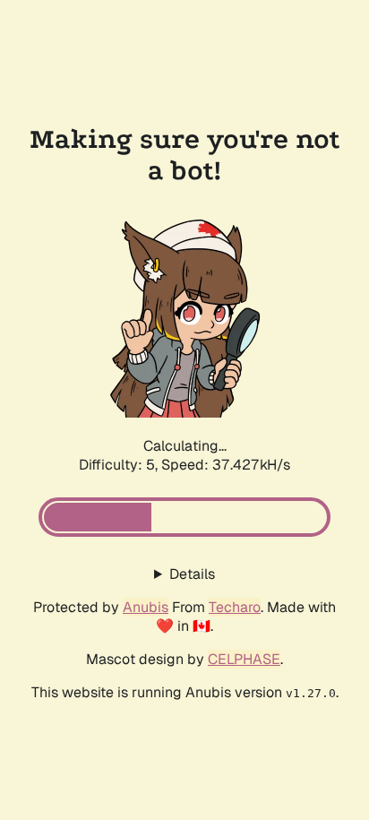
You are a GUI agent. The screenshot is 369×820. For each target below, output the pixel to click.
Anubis (145, 607)
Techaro (235, 607)
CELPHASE (244, 659)
